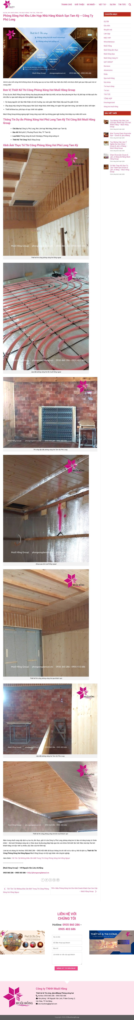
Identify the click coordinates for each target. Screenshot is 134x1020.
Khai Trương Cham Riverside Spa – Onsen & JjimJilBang (120, 134)
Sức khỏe (107, 82)
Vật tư (102, 4)
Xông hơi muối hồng (111, 107)
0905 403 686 (67, 929)
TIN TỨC (122, 4)
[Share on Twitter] (46, 880)
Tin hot (106, 90)
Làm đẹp (107, 34)
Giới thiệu (79, 4)
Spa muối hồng (13, 12)
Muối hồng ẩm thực (111, 50)
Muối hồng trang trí (111, 58)
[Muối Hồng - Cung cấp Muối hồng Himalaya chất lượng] (13, 4)
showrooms (108, 70)
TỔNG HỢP (39, 12)
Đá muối (91, 4)
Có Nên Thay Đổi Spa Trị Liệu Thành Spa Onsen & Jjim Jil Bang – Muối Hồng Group (119, 169)
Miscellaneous (109, 42)
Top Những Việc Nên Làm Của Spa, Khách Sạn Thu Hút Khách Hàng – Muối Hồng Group (120, 124)
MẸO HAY (107, 38)
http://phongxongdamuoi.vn (38, 873)
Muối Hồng (108, 46)
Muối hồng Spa (109, 54)
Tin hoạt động (24, 12)
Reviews (107, 66)
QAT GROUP (108, 62)
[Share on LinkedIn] (58, 880)
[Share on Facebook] (42, 880)
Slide (106, 74)
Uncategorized (109, 102)
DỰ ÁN (113, 4)
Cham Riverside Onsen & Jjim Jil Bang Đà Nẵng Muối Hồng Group (120, 157)
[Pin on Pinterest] (54, 880)
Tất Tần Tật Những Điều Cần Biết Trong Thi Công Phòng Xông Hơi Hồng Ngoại (41, 858)
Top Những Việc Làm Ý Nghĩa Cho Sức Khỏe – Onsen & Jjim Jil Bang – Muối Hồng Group (118, 145)
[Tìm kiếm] (130, 4)
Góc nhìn (107, 26)
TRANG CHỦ (66, 4)
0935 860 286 (71, 924)
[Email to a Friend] (50, 880)
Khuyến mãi (108, 30)
